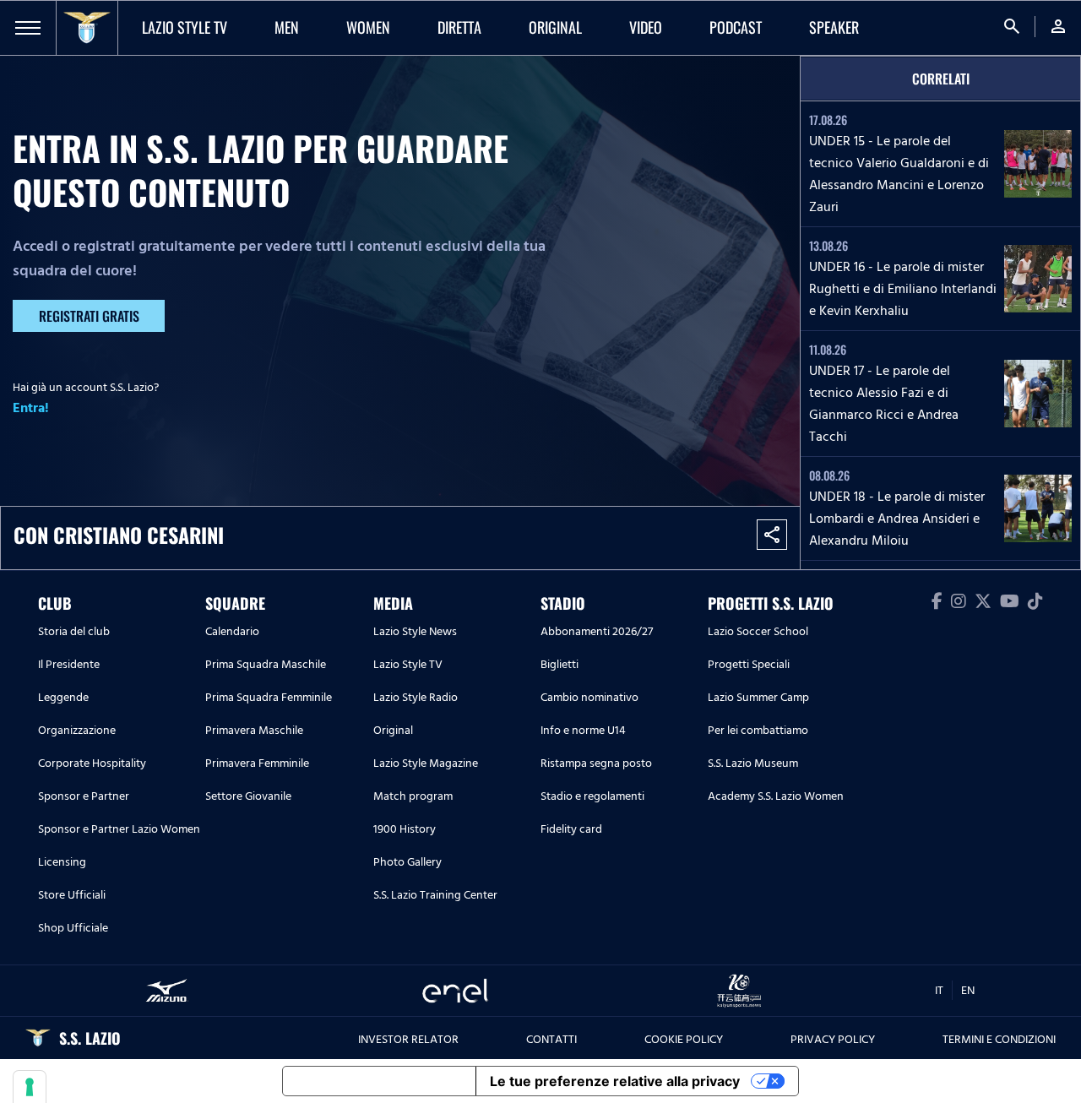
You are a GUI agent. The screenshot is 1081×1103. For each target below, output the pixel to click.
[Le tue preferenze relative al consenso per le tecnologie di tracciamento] (30, 1087)
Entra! (31, 408)
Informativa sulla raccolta (379, 1081)
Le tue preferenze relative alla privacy (615, 1081)
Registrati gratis (89, 316)
